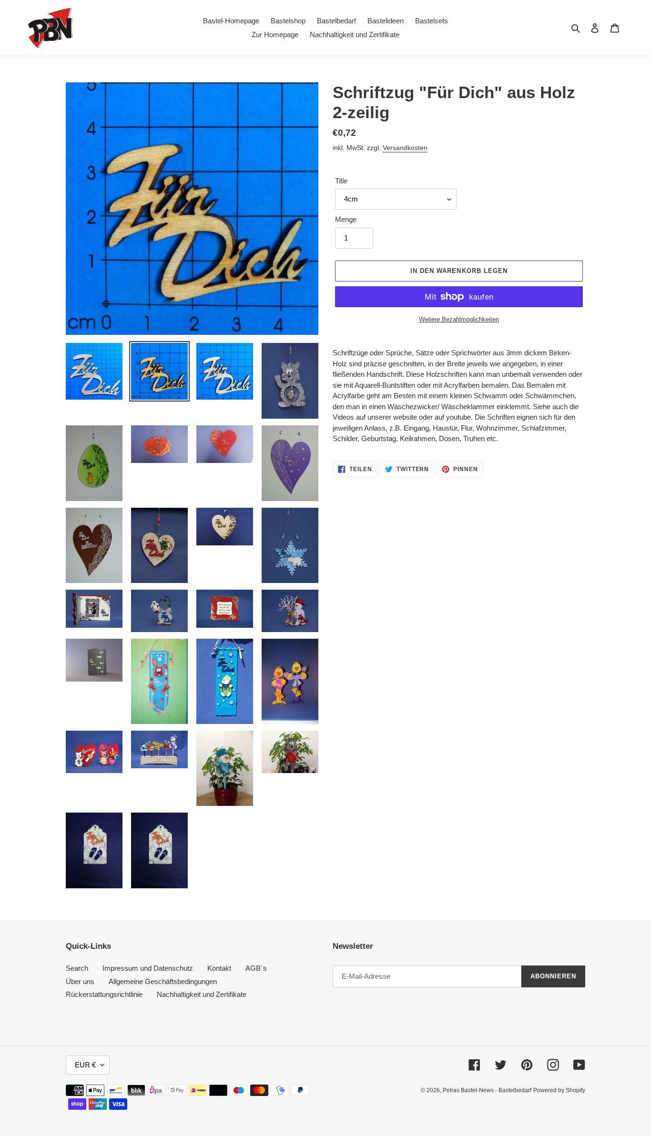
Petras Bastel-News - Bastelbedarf (487, 1090)
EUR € (85, 1065)
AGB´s (256, 968)
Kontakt (219, 968)
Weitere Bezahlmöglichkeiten (459, 319)
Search (77, 968)
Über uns (80, 981)
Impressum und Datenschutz (147, 968)
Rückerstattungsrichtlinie (104, 994)
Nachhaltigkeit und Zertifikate (201, 994)
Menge (345, 219)
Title (341, 181)
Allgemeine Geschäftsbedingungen (163, 981)
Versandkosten (405, 147)
